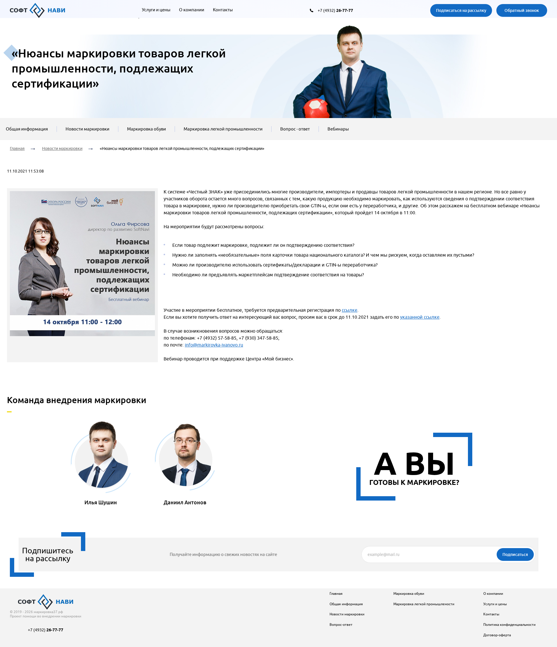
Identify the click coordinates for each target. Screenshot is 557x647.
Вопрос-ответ (341, 624)
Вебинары (338, 128)
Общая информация (27, 128)
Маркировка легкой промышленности (223, 128)
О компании (191, 9)
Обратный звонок (521, 10)
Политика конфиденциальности (509, 624)
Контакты (223, 9)
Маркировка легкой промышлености (423, 604)
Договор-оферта (497, 635)
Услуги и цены (156, 9)
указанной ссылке (420, 317)
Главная (17, 148)
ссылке (349, 310)
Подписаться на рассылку (461, 10)
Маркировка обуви (146, 128)
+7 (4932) (335, 10)
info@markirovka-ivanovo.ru (214, 344)
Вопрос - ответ (295, 128)
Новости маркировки (87, 128)
